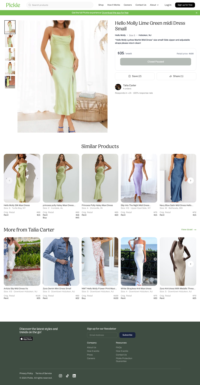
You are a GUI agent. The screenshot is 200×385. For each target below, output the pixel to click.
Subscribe (127, 335)
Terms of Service (43, 373)
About (153, 5)
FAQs (119, 347)
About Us (91, 347)
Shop (101, 5)
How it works (93, 351)
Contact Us (140, 5)
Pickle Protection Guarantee (124, 359)
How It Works (113, 5)
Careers (128, 5)
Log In (168, 5)
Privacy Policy (26, 373)
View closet (186, 229)
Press (90, 355)
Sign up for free (185, 5)
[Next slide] (191, 180)
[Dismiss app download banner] (196, 13)
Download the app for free (115, 12)
